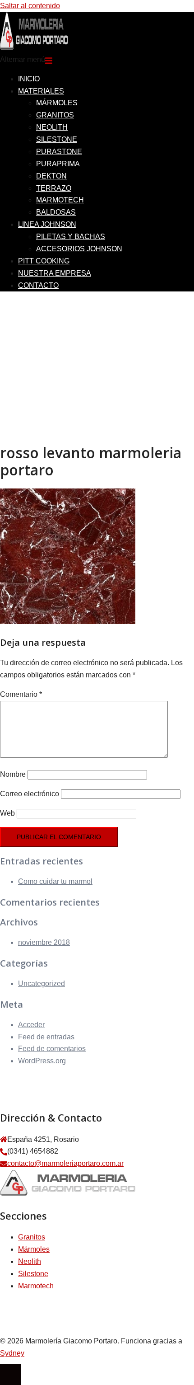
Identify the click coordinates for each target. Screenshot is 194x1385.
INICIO (29, 79)
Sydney (12, 1353)
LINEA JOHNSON (47, 224)
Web (7, 813)
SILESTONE (56, 139)
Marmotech (36, 1286)
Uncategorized (41, 983)
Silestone (33, 1273)
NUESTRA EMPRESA (54, 273)
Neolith (29, 1261)
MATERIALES (41, 91)
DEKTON (51, 176)
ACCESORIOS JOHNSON (79, 249)
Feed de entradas (46, 1037)
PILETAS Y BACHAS (70, 236)
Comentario (21, 694)
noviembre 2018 (44, 942)
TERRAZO (53, 188)
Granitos (31, 1237)
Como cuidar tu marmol (55, 881)
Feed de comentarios (52, 1048)
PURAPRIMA (58, 164)
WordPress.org (42, 1061)
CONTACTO (38, 285)
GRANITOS (55, 115)
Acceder (31, 1024)
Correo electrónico (29, 794)
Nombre (13, 774)
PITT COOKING (43, 261)
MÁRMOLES (57, 103)
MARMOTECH (60, 200)
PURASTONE (59, 151)
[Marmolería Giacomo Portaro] (34, 47)
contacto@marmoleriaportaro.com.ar (65, 1163)
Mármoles (34, 1249)
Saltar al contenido (30, 5)
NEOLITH (52, 127)
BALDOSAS (56, 212)
